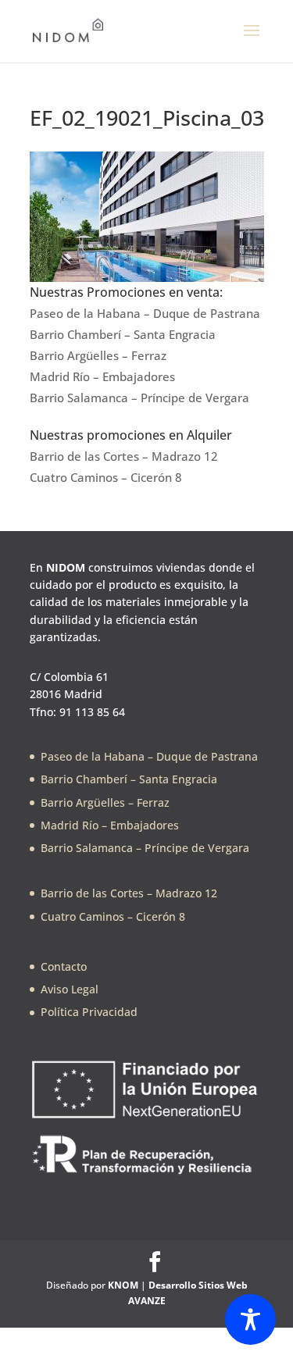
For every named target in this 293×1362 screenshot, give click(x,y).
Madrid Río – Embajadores (102, 376)
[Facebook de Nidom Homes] (155, 1262)
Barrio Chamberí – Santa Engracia (123, 334)
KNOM (123, 1285)
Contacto (64, 966)
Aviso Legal (69, 989)
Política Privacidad (89, 1011)
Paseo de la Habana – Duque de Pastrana (145, 313)
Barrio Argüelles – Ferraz (98, 355)
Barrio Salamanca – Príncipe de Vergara (139, 397)
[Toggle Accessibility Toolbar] (250, 1319)
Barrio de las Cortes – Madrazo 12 (124, 456)
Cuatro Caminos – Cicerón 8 (106, 477)
